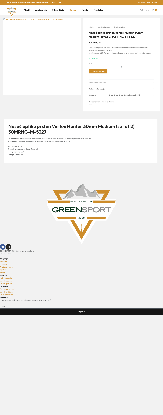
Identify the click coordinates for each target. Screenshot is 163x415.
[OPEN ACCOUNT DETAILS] (147, 10)
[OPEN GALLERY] (42, 56)
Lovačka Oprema (104, 27)
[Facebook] (3, 247)
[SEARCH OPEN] (141, 10)
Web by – (5, 254)
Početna (91, 27)
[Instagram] (8, 247)
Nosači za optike (119, 27)
